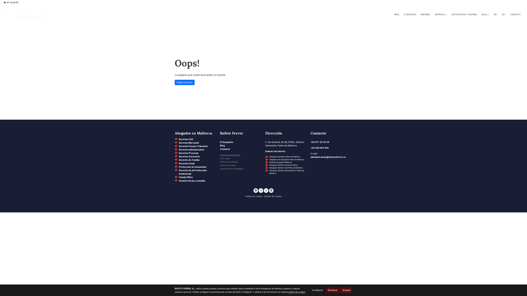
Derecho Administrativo (191, 149)
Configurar (317, 290)
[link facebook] (255, 190)
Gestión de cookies (273, 196)
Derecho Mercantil (189, 142)
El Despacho (226, 142)
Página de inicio (184, 82)
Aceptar (346, 290)
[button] (486, 14)
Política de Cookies (228, 165)
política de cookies (296, 292)
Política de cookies (253, 196)
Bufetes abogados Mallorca (280, 162)
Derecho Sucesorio (189, 156)
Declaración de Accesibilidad (231, 169)
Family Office (186, 177)
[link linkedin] (271, 190)
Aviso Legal (224, 158)
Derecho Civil (186, 139)
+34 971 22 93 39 (320, 142)
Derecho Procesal (188, 153)
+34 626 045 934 (320, 147)
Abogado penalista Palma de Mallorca (284, 157)
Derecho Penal (186, 163)
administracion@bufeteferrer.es (328, 157)
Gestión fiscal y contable (192, 180)
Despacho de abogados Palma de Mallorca (286, 160)
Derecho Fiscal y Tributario (193, 146)
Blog (222, 145)
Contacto (225, 149)
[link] (27, 15)
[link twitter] (266, 190)
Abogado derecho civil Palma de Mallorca (286, 168)
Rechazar (332, 290)
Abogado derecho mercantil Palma (283, 165)
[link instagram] (261, 190)
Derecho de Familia (189, 160)
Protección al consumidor (193, 167)
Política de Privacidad (229, 162)
